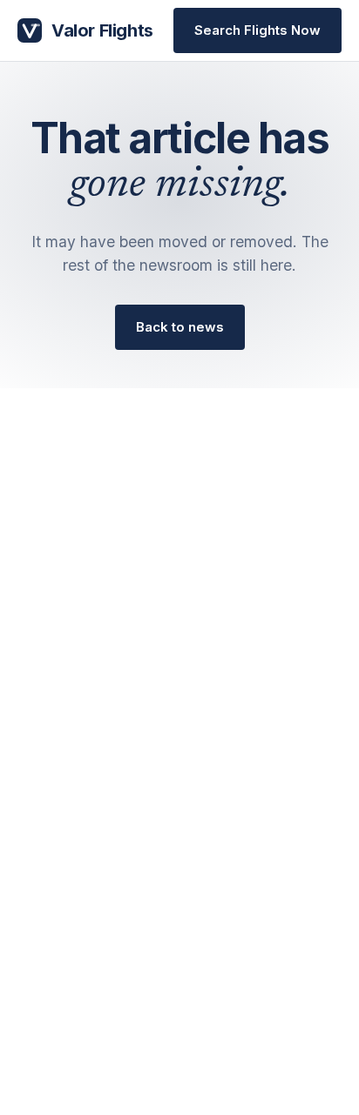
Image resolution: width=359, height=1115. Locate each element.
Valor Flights (102, 30)
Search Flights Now (257, 30)
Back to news (180, 327)
